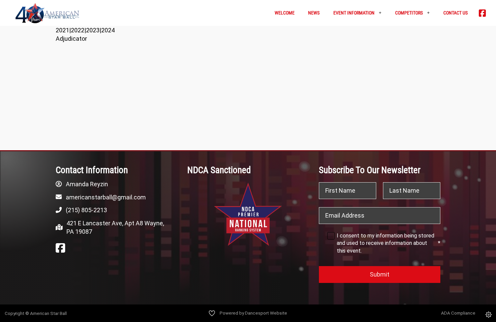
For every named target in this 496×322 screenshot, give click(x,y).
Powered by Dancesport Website (253, 313)
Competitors (409, 12)
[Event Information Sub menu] (382, 13)
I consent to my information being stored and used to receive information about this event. (388, 243)
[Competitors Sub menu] (430, 13)
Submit (379, 274)
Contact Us (455, 12)
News (314, 12)
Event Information (354, 12)
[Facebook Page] (60, 248)
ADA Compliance (458, 313)
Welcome (285, 12)
